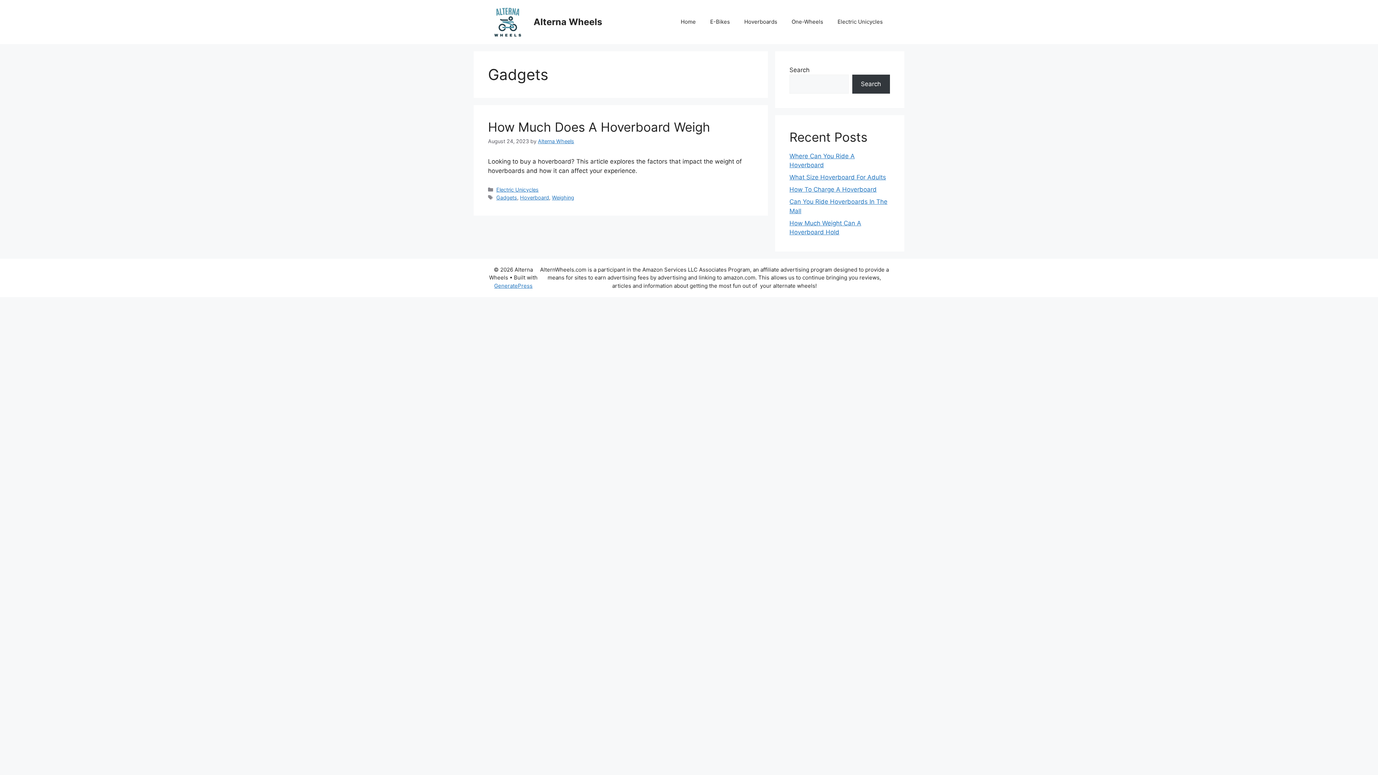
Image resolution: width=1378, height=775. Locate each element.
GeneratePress (513, 285)
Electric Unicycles (860, 21)
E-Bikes (720, 21)
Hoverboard (534, 197)
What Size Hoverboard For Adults (837, 177)
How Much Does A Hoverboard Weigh (599, 127)
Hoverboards (760, 21)
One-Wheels (807, 21)
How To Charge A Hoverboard (833, 189)
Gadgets (506, 197)
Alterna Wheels (568, 22)
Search (799, 70)
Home (688, 21)
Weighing (563, 197)
